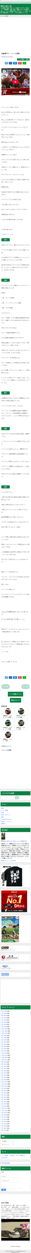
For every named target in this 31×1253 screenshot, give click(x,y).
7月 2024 (4, 1066)
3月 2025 (4, 1048)
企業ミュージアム (6, 821)
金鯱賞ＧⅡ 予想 (7, 234)
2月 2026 (4, 1024)
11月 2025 (4, 1031)
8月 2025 (4, 1037)
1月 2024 (4, 1079)
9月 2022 (4, 1115)
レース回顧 (21, 59)
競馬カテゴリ (15, 700)
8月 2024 (4, 1064)
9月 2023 (4, 1088)
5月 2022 (4, 1123)
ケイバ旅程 (4, 651)
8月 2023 (4, 1090)
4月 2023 (4, 1099)
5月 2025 (4, 1044)
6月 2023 (4, 1095)
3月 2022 (4, 1128)
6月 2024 (4, 1068)
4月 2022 (4, 1126)
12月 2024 (4, 1055)
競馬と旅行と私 (6, 6)
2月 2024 (4, 1077)
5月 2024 (4, 1070)
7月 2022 (4, 1119)
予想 (2, 812)
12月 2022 (4, 1108)
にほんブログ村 (6, 968)
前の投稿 (25, 686)
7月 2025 (4, 1040)
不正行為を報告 (5, 1163)
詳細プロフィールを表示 (8, 860)
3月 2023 (4, 1101)
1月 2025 (4, 1053)
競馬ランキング (5, 960)
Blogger (18, 1246)
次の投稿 (5, 686)
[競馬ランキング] (10, 958)
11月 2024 (4, 1057)
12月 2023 (4, 1081)
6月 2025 (4, 1042)
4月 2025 (4, 1046)
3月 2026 (4, 1022)
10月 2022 (4, 1112)
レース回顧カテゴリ (15, 694)
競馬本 (3, 823)
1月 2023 (4, 1106)
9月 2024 (4, 1062)
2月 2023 (4, 1104)
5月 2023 (4, 1097)
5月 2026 (4, 1017)
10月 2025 (4, 1033)
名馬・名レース (6, 815)
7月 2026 (4, 1013)
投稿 (4, 1141)
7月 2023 (4, 1093)
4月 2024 (4, 1073)
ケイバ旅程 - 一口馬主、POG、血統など (13, 1155)
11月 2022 (4, 1110)
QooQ (18, 1252)
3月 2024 (4, 1075)
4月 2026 (4, 1020)
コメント (6, 1144)
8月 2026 (4, 1011)
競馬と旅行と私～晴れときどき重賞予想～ (15, 841)
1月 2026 (4, 1026)
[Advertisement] (15, 36)
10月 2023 (4, 1086)
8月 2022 (4, 1117)
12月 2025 (4, 1028)
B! (15, 63)
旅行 (2, 817)
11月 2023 (4, 1084)
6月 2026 (4, 1015)
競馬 (27, 59)
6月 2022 (4, 1121)
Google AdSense (6, 819)
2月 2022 (4, 1130)
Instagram (4, 1157)
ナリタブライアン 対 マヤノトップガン (13, 1205)
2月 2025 (4, 1051)
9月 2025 (4, 1035)
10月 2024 (4, 1059)
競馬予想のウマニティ (7, 950)
